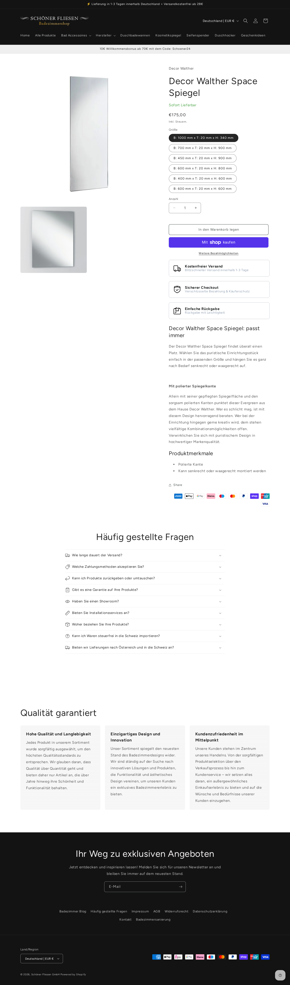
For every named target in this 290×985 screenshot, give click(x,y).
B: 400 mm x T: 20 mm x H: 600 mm (203, 178)
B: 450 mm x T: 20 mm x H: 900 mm (203, 158)
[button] (75, 35)
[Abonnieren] (181, 886)
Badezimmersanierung (153, 919)
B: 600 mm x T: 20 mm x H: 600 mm (203, 189)
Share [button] (177, 485)
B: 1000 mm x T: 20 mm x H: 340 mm (204, 138)
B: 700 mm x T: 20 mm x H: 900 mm (203, 148)
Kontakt (125, 919)
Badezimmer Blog (72, 911)
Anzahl (173, 199)
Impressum (140, 911)
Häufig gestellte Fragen (109, 911)
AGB (156, 911)
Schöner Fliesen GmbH (45, 974)
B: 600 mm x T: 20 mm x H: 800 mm (203, 168)
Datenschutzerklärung (210, 911)
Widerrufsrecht (176, 911)
